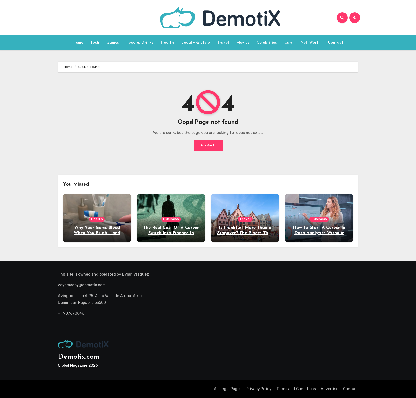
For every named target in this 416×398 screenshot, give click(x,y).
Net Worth (310, 43)
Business (171, 219)
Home (77, 43)
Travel (223, 43)
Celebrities (267, 43)
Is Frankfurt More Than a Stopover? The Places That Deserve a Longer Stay (245, 233)
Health (167, 43)
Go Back (208, 145)
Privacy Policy (259, 388)
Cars (288, 43)
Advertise (329, 388)
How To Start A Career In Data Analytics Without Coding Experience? (319, 233)
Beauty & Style (195, 43)
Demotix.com (79, 357)
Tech (95, 43)
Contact (336, 43)
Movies (242, 43)
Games (112, 43)
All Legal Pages (227, 388)
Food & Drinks (140, 43)
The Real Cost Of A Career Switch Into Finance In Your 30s (171, 233)
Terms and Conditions (296, 388)
